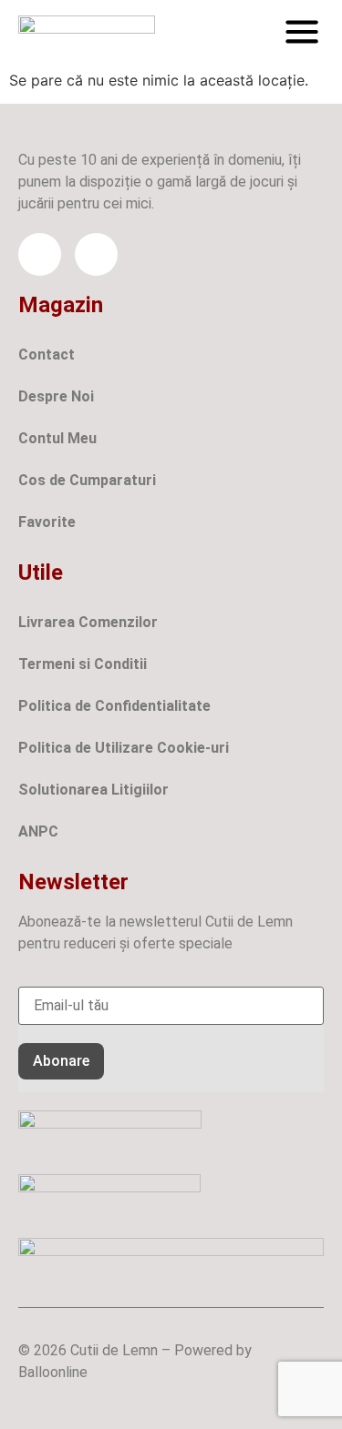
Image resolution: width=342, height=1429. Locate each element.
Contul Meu (57, 438)
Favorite (47, 522)
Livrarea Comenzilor (88, 622)
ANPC (38, 831)
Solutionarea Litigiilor (93, 789)
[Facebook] (39, 254)
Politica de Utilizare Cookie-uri (123, 747)
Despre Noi (56, 396)
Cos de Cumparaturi (87, 480)
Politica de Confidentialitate (114, 705)
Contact (46, 354)
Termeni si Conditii (82, 664)
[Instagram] (96, 254)
